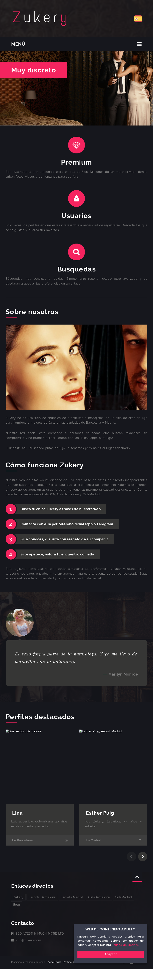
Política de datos (73, 962)
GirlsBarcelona (99, 897)
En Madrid (93, 840)
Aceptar (110, 954)
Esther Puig (100, 813)
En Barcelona (22, 840)
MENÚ (18, 44)
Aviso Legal (54, 962)
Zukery (18, 897)
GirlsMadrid (123, 897)
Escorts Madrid (72, 897)
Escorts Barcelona (42, 897)
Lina (17, 813)
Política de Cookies (125, 945)
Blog (16, 904)
